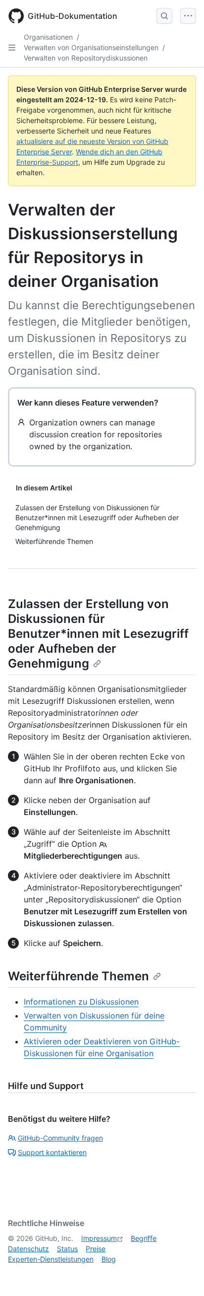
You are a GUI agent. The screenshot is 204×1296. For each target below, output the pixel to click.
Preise (95, 1248)
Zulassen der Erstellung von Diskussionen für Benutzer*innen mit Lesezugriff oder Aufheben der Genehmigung (98, 634)
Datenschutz (28, 1248)
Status (67, 1248)
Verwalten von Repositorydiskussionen (86, 58)
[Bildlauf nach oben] (182, 1274)
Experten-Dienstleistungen (51, 1259)
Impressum (99, 1238)
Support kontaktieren (52, 1152)
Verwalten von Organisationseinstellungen (91, 47)
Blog (109, 1259)
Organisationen (48, 37)
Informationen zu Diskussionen (81, 1002)
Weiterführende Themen (78, 976)
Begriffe (143, 1238)
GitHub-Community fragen (60, 1138)
